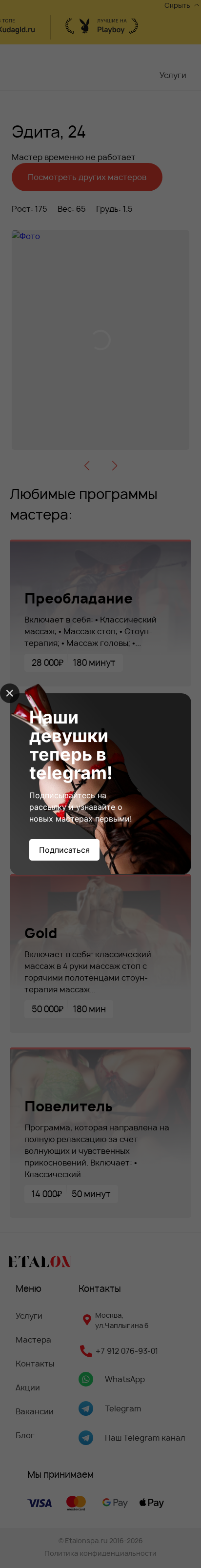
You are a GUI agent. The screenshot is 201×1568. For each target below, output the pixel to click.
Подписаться (64, 850)
